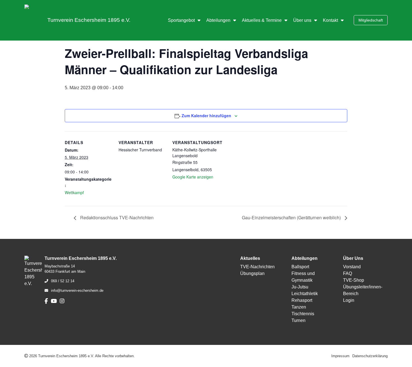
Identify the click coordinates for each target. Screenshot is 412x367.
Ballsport (300, 266)
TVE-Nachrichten (257, 266)
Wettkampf (74, 192)
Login (348, 300)
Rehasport (301, 300)
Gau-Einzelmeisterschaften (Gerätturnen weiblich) (292, 217)
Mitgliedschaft (370, 20)
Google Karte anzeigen (192, 177)
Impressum (340, 356)
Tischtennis (302, 313)
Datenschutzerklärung (370, 356)
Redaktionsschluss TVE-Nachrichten (116, 217)
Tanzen (298, 307)
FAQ (347, 273)
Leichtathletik (304, 293)
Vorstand (352, 266)
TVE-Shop (353, 280)
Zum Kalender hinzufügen (206, 115)
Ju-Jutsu (299, 286)
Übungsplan (252, 273)
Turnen (298, 320)
